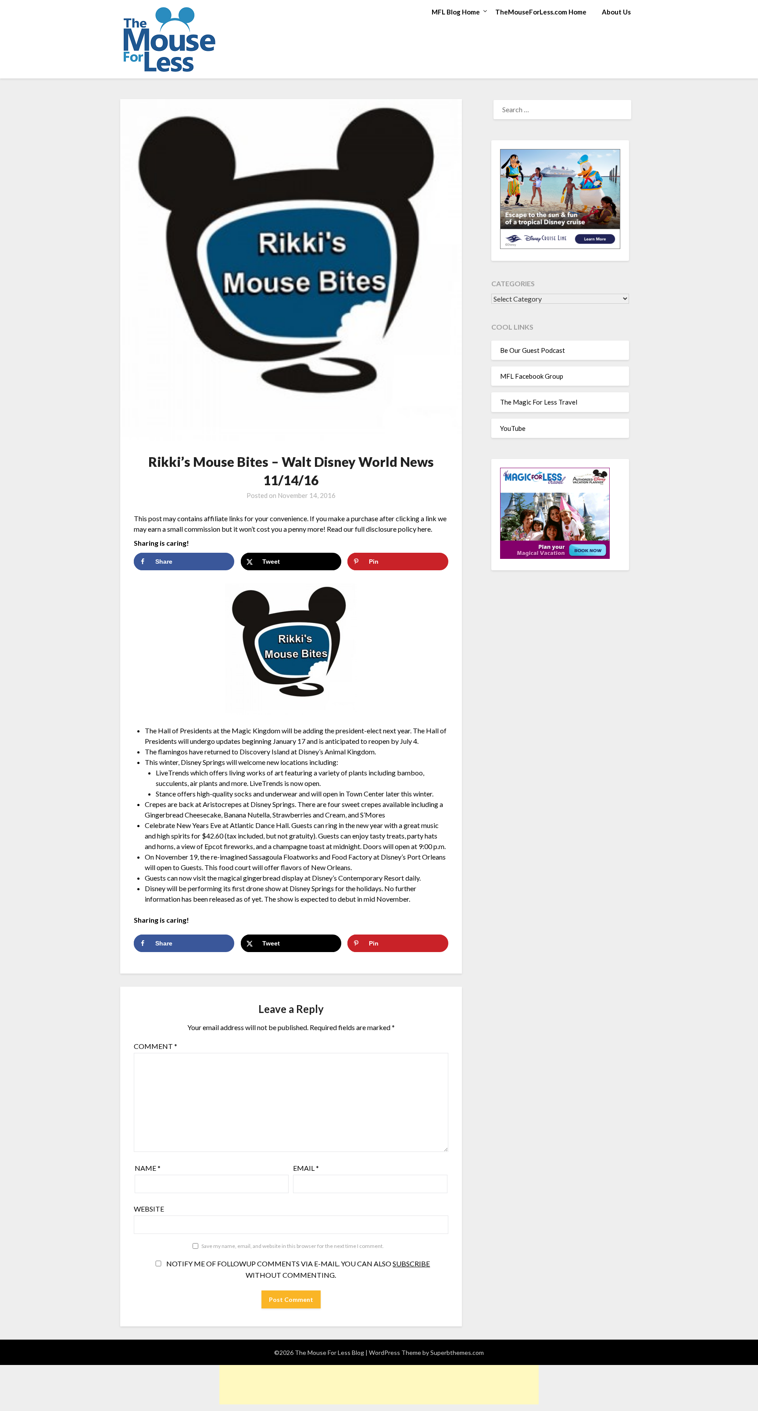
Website (149, 1209)
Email (306, 1168)
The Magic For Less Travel (538, 402)
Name (148, 1168)
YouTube (513, 428)
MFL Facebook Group (531, 376)
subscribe (411, 1263)
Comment (155, 1046)
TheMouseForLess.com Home (540, 12)
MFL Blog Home (456, 12)
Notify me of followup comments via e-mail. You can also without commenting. (297, 1269)
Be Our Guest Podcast (532, 350)
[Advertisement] (379, 1384)
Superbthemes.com (457, 1352)
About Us (616, 12)
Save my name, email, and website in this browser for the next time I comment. (292, 1246)
